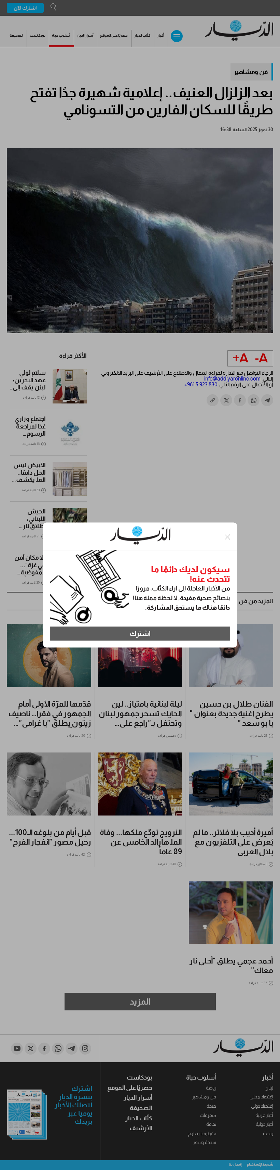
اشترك (140, 633)
